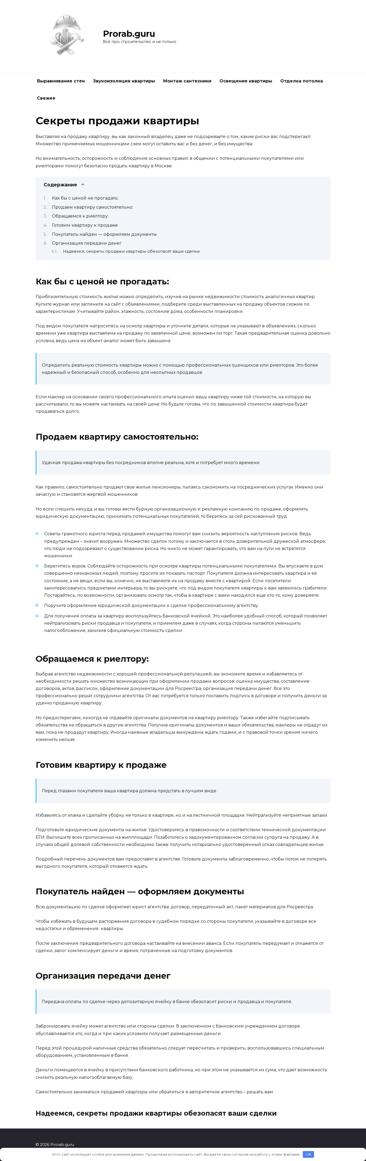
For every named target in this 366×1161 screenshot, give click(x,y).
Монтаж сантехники (187, 81)
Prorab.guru (129, 33)
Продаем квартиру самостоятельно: (92, 207)
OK (308, 1154)
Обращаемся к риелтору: (80, 216)
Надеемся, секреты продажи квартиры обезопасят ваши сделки (131, 251)
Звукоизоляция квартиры (124, 81)
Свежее (46, 98)
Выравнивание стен (61, 81)
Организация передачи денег (87, 243)
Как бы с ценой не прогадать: (85, 198)
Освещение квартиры (245, 81)
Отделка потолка (301, 81)
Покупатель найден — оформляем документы (104, 234)
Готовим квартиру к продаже (85, 225)
